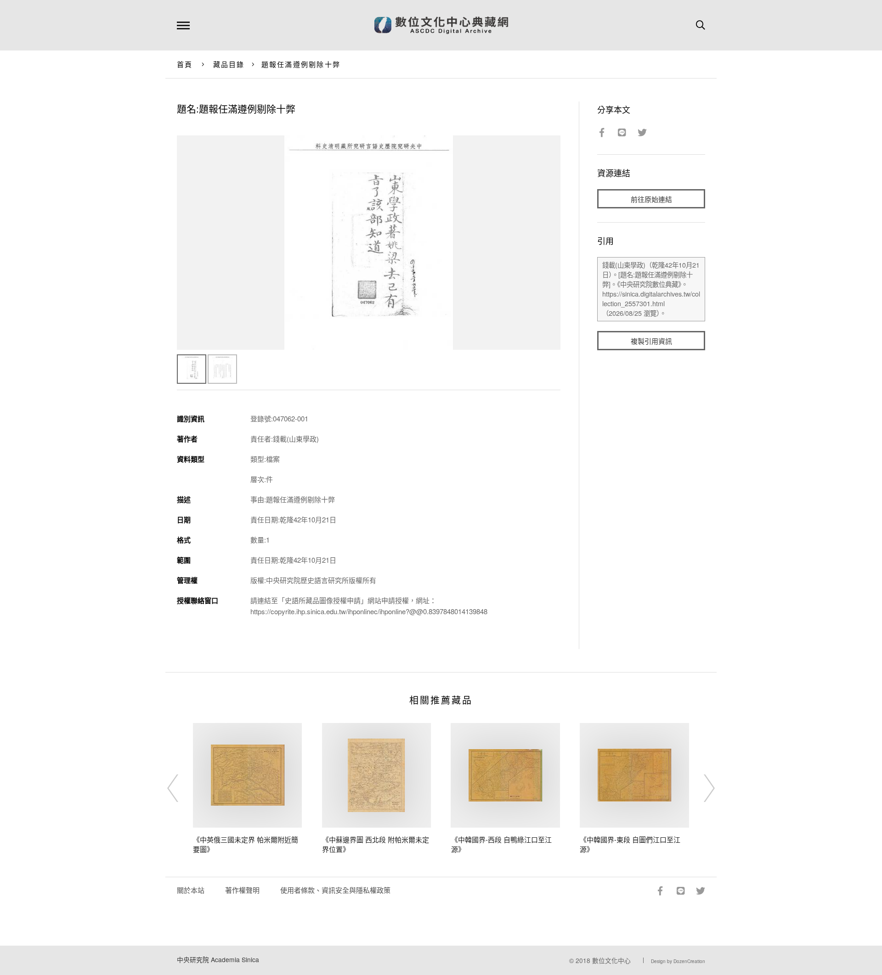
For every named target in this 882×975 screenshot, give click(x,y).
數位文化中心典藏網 (441, 25)
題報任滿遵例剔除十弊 (301, 64)
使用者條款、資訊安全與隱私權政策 (335, 890)
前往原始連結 (651, 199)
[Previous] (181, 788)
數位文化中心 (611, 960)
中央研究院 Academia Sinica (218, 959)
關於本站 (190, 890)
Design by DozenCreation (678, 961)
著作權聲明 (242, 890)
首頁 (185, 64)
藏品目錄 (229, 64)
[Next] (701, 788)
